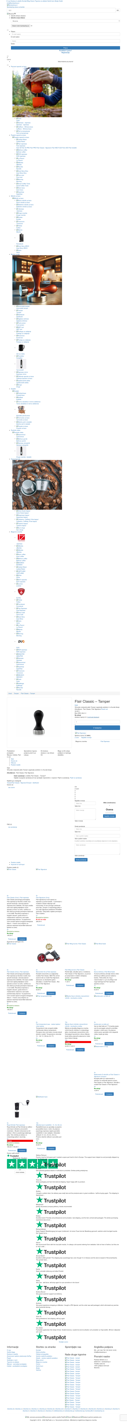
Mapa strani (39, 1360)
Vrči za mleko (20, 354)
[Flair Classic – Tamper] (39, 722)
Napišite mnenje (86, 737)
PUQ (17, 648)
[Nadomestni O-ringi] (107, 1058)
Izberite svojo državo (18, 18)
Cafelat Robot (20, 141)
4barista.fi (116, 1409)
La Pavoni (19, 160)
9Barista (19, 165)
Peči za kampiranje (22, 133)
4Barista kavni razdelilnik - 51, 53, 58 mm (49, 1125)
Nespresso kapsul (22, 517)
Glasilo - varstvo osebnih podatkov (47, 1358)
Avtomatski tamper (22, 308)
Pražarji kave (20, 395)
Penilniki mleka (15, 430)
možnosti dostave (93, 717)
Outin (18, 120)
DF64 (18, 577)
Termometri (20, 370)
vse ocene (11, 787)
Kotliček (18, 399)
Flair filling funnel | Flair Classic (74, 970)
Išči (118, 10)
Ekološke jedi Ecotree (23, 416)
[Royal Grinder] (20, 1109)
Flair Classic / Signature (44, 148)
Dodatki (13, 389)
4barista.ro (35, 1409)
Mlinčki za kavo (15, 196)
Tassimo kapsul (21, 525)
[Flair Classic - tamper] (72, 1358)
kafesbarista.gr (69, 1411)
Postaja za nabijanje (22, 342)
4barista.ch (49, 1411)
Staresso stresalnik (22, 445)
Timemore (19, 224)
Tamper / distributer (33, 783)
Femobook (19, 244)
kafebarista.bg (79, 1411)
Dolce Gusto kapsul (22, 513)
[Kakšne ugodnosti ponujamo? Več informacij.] (80, 733)
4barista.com (59, 1409)
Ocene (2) (14, 761)
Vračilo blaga (11, 1352)
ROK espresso (20, 156)
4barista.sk (10, 1409)
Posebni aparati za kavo (18, 135)
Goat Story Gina (21, 173)
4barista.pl (42, 1409)
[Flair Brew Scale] (107, 956)
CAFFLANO (20, 573)
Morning (19, 181)
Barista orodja (15, 254)
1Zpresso (19, 211)
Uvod (10, 693)
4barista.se (100, 1409)
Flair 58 (18, 148)
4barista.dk (92, 1409)
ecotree (18, 586)
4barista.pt (108, 1409)
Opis (12, 759)
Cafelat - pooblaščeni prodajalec (17, 1366)
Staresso (19, 660)
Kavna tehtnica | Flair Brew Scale (104, 972)
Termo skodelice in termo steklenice (27, 404)
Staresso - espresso (22, 125)
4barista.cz (18, 1409)
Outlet (61, 1)
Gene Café (19, 615)
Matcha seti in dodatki (23, 424)
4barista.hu (26, 1409)
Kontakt (24, 1)
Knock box (19, 338)
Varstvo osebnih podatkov (44, 1356)
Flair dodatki (73, 148)
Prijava (65, 48)
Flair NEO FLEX (57, 148)
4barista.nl (76, 1409)
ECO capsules (20, 582)
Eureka (18, 219)
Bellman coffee (21, 152)
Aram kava (19, 190)
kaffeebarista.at (59, 1411)
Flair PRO (33, 148)
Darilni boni (50, 1)
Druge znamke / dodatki (23, 457)
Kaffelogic (19, 685)
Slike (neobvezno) (109, 803)
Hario (18, 252)
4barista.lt (33, 1411)
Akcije (57, 1)
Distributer (19, 317)
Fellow (18, 228)
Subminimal (20, 437)
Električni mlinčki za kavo (24, 207)
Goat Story (19, 619)
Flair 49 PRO (26, 148)
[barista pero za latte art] (107, 1008)
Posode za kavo (21, 428)
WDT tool (19, 329)
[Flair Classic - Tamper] (72, 1369)
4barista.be (84, 1409)
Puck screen (20, 325)
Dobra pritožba (40, 1352)
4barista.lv (26, 1411)
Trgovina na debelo (41, 1)
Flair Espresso (20, 610)
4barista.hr (68, 1409)
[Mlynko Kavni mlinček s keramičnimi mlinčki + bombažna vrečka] (78, 1008)
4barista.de (50, 1409)
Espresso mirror (21, 374)
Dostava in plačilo (16, 1)
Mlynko (18, 232)
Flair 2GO (65, 148)
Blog (28, 1)
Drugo (18, 387)
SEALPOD (19, 656)
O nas (8, 1)
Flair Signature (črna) (42, 897)
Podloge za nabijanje (22, 333)
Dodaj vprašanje (81, 860)
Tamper (18, 312)
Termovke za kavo (22, 420)
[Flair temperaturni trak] (49, 1008)
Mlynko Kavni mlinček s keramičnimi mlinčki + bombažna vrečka (76, 1025)
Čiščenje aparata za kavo (24, 378)
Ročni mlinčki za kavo (23, 202)
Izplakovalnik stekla (22, 383)
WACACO (19, 677)
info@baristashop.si (12, 3)
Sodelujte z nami (12, 1360)
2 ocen (77, 737)
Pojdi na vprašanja (76, 778)
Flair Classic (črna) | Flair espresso (18, 897)
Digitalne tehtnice (21, 321)
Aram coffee (20, 556)
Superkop (19, 194)
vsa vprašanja (12, 827)
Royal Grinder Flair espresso (16, 1125)
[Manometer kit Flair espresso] (49, 956)
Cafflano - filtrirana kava (23, 129)
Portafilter (19, 358)
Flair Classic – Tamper (28, 693)
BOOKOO (19, 565)
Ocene (32, 1)
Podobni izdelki (15, 765)
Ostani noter (20, 26)
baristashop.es (99, 1411)
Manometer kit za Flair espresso (46, 972)
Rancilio (18, 169)
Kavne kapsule (15, 459)
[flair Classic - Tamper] (72, 1400)
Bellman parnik (21, 441)
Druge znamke (21, 215)
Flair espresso (20, 146)
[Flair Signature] (49, 881)
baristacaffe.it (90, 1411)
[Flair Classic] (20, 881)
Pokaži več (104, 709)
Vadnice (38, 1370)
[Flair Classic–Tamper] (72, 1391)
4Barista (19, 548)
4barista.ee (41, 1411)
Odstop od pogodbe (42, 1354)
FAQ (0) (13, 763)
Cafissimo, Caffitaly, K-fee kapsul (26, 521)
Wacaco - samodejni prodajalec (17, 1364)
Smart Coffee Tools (22, 186)
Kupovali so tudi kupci (18, 864)
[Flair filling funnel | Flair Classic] (78, 956)
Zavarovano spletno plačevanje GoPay (19, 1356)
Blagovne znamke (16, 532)
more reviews (20, 1172)
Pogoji (9, 1358)
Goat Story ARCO (21, 248)
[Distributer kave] (49, 1109)
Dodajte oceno (63, 1342)
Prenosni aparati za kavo (18, 66)
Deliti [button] (76, 705)
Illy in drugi (19, 530)
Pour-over (19, 177)
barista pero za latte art (101, 1024)
